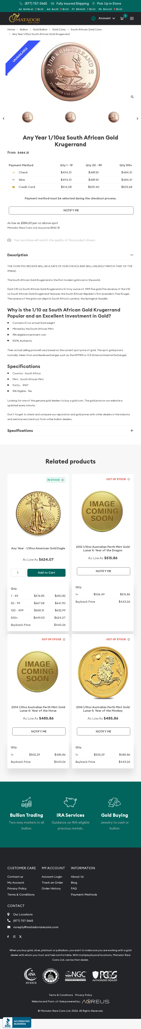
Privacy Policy (17, 888)
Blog (74, 882)
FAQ (74, 888)
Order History (51, 888)
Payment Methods (84, 894)
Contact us (15, 876)
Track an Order (52, 882)
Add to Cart (46, 573)
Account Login (52, 876)
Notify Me (71, 210)
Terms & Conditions (21, 894)
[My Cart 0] (123, 18)
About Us (77, 876)
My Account (15, 882)
